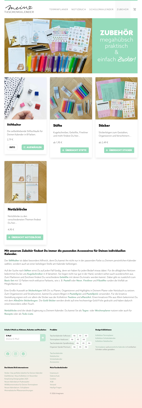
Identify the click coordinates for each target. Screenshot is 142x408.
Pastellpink (92, 293)
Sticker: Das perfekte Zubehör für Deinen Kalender (23, 373)
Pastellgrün (76, 293)
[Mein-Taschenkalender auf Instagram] (15, 354)
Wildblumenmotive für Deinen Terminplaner (21, 385)
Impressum (54, 373)
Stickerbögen (35, 290)
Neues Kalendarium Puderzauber (16, 382)
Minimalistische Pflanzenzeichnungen (18, 390)
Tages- (85, 310)
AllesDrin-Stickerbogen (26, 300)
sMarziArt (86, 297)
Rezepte (8, 313)
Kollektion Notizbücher (104, 341)
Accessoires (54, 362)
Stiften (27, 270)
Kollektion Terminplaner (104, 335)
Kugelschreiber (35, 273)
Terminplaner (58, 9)
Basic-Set (9, 280)
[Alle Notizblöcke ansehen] (25, 202)
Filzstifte (101, 280)
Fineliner (87, 280)
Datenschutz (54, 376)
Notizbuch (79, 9)
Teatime (72, 297)
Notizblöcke (10, 310)
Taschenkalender (56, 353)
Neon (79, 280)
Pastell (67, 280)
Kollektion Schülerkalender (105, 338)
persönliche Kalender (117, 347)
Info (12, 147)
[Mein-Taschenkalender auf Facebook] (7, 354)
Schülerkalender (101, 9)
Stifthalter (14, 260)
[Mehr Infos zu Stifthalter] (25, 118)
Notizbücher (54, 356)
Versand (53, 385)
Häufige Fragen (56, 387)
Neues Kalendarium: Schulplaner (16, 387)
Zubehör (123, 9)
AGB (51, 382)
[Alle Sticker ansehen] (116, 118)
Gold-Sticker (49, 300)
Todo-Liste (27, 313)
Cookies (53, 379)
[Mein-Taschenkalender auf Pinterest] (23, 354)
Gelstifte (64, 277)
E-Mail (8, 336)
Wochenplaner (102, 310)
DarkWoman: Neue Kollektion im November (21, 376)
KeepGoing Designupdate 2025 (16, 379)
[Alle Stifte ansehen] (71, 118)
